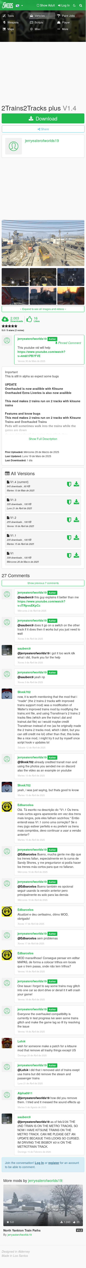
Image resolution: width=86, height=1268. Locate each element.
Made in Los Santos (15, 1255)
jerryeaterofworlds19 (42, 140)
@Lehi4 (22, 1070)
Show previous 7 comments (43, 583)
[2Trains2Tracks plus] (43, 243)
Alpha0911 (24, 1093)
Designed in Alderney (16, 1251)
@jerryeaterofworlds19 (33, 653)
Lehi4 (21, 1041)
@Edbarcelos (26, 854)
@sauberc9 (25, 597)
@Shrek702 (25, 762)
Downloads (16, 321)
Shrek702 (24, 692)
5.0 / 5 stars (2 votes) (13, 330)
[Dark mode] (74, 5)
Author (52, 338)
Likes (37, 321)
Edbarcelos (25, 805)
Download (45, 118)
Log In (39, 1163)
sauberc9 (24, 648)
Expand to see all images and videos (43, 309)
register (53, 1163)
